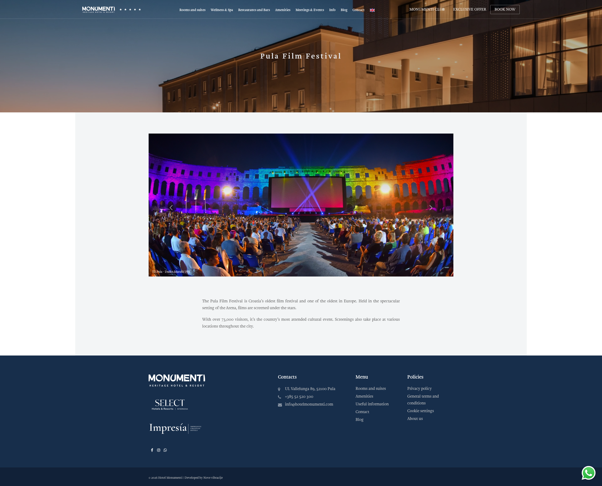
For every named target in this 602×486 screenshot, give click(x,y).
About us (415, 418)
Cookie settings (420, 410)
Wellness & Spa (222, 10)
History (335, 31)
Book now (505, 9)
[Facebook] (152, 449)
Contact (358, 10)
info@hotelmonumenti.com (309, 404)
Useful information (343, 38)
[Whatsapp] (165, 449)
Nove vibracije (213, 478)
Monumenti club (427, 9)
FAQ (332, 46)
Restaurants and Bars (254, 10)
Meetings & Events (310, 10)
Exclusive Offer (469, 9)
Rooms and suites (192, 10)
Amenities (282, 10)
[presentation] (171, 207)
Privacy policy (419, 388)
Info (332, 10)
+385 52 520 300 (299, 396)
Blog (344, 10)
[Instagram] (158, 449)
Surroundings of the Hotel (348, 23)
